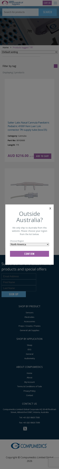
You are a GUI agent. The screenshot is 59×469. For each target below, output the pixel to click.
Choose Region (17, 241)
